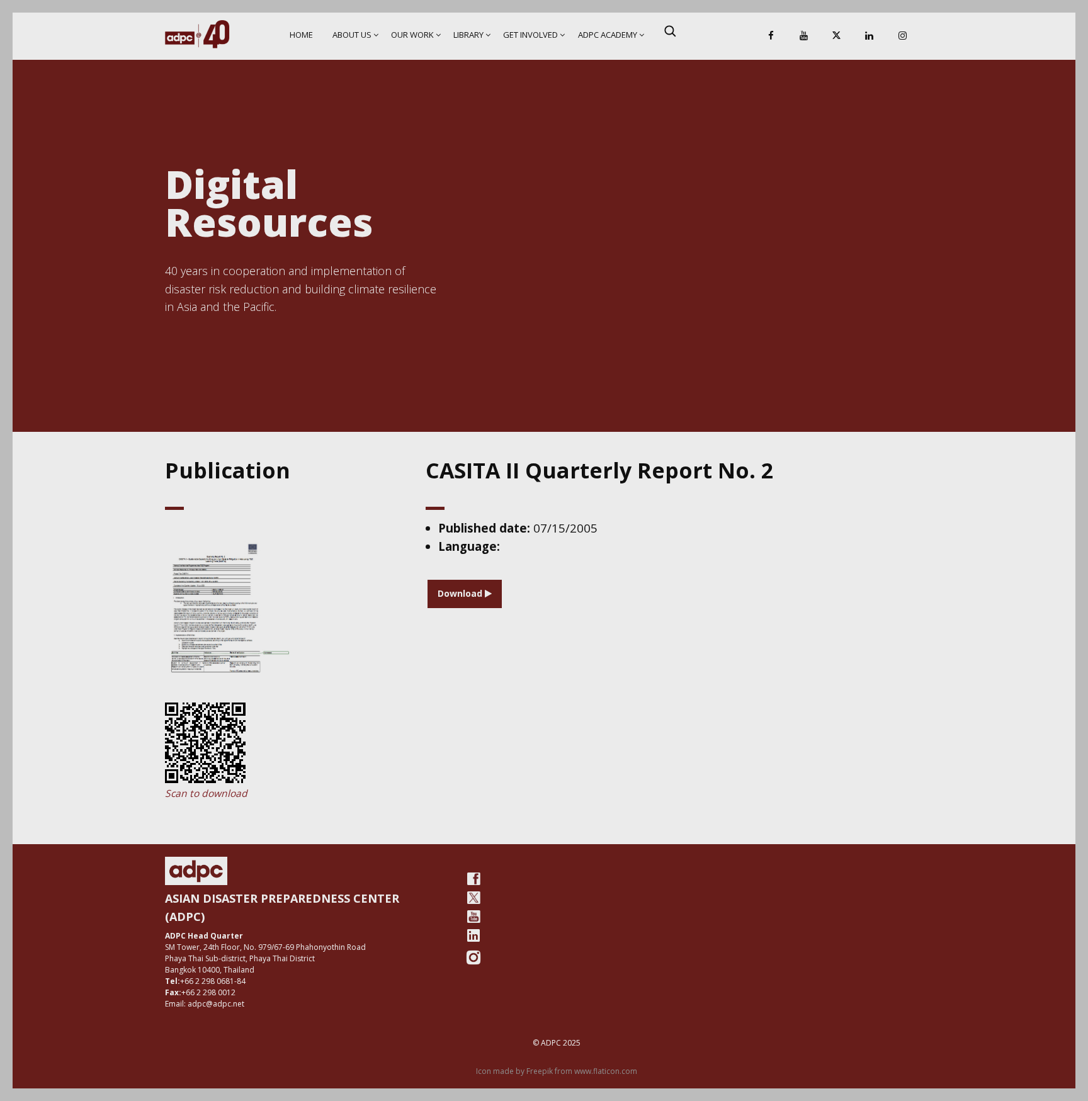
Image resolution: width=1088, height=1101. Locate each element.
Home (301, 34)
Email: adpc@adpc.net (204, 1003)
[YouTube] (803, 36)
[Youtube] (473, 916)
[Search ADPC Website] (670, 31)
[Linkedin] (869, 36)
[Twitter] (473, 897)
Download (461, 593)
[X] (837, 36)
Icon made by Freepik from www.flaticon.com (556, 1071)
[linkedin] (473, 935)
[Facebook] (771, 36)
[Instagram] (902, 36)
